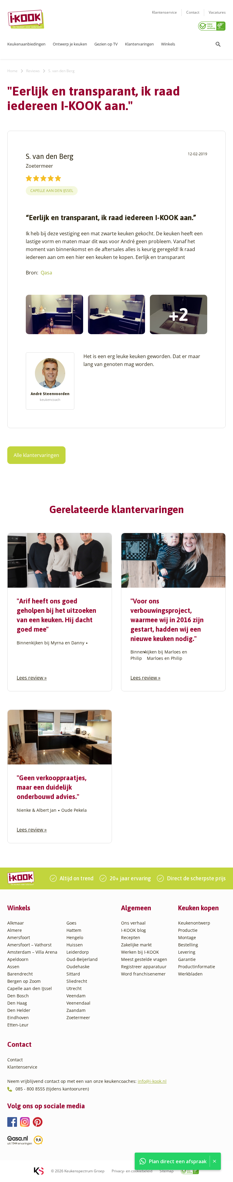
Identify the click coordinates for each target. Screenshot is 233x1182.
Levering (186, 952)
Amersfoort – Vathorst (29, 945)
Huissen (74, 945)
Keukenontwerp (194, 923)
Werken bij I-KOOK (140, 952)
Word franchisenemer (143, 974)
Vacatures (217, 12)
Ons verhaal (133, 923)
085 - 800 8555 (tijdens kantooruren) (52, 1089)
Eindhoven (18, 1017)
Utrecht (74, 988)
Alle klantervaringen (36, 455)
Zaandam (76, 1010)
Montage (187, 937)
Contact (192, 12)
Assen (13, 966)
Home (12, 70)
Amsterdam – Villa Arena (32, 952)
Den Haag (17, 1003)
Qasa (46, 272)
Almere (14, 930)
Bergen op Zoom (24, 981)
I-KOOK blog (133, 930)
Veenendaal (78, 1003)
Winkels (168, 44)
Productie (188, 930)
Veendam (76, 996)
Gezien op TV (106, 44)
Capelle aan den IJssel (51, 190)
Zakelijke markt (136, 945)
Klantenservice (164, 12)
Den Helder (18, 1010)
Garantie (187, 959)
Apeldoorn (18, 959)
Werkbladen (190, 974)
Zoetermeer (78, 1017)
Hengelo (74, 937)
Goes (71, 923)
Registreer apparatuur (144, 966)
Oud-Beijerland (82, 959)
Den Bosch (18, 996)
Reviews (33, 70)
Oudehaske (77, 966)
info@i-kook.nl (152, 1081)
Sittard (73, 974)
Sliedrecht (76, 981)
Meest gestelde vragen (144, 959)
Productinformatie (196, 966)
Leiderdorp (77, 952)
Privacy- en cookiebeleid (132, 1171)
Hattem (73, 930)
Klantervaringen (139, 44)
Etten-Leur (18, 1025)
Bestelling (188, 945)
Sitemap (167, 1171)
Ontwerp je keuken (70, 44)
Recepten (130, 937)
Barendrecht (20, 974)
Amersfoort (18, 937)
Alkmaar (15, 923)
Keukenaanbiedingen (26, 44)
